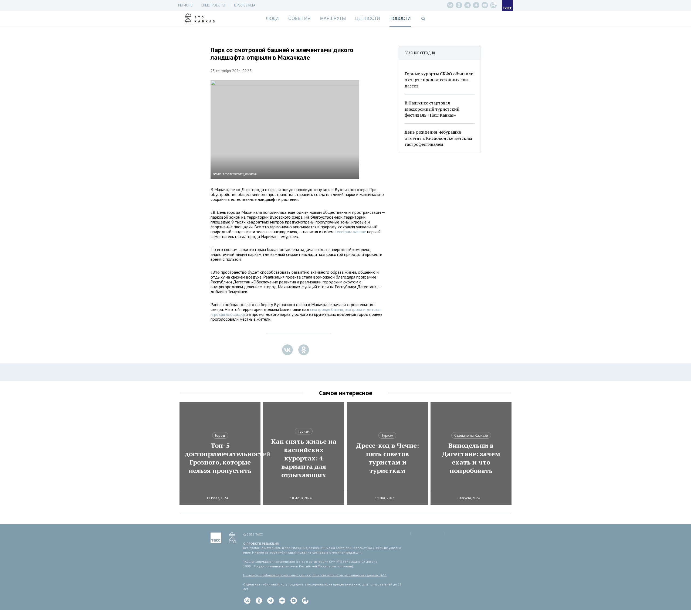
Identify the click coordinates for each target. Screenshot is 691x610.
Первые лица (244, 5)
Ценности (367, 18)
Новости (400, 18)
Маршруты (333, 18)
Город (220, 435)
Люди (272, 18)
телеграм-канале (350, 231)
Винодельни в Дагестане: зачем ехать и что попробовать (471, 458)
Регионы (185, 5)
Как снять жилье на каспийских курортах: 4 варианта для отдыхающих (303, 458)
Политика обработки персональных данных (276, 575)
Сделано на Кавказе (471, 435)
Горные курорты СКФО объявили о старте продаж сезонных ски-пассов (439, 80)
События (299, 18)
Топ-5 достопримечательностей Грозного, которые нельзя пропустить (220, 458)
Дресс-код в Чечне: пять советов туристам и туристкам (387, 458)
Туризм (304, 431)
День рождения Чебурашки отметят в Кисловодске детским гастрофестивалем (438, 138)
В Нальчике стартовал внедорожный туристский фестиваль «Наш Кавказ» (432, 109)
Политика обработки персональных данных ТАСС (349, 575)
